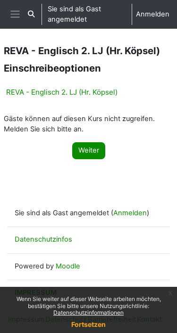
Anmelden (152, 14)
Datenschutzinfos (43, 239)
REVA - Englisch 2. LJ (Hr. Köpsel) (62, 92)
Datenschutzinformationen (88, 312)
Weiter (88, 150)
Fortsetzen (88, 324)
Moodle (68, 266)
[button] (31, 14)
